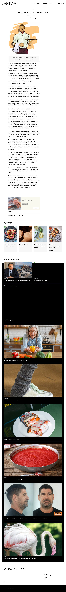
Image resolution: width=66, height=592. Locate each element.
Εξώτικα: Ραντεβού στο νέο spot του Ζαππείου (11, 439)
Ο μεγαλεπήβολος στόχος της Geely (40, 280)
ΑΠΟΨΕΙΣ (33, 9)
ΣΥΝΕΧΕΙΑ (35, 208)
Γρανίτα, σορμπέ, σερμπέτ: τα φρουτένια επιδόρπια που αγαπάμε (40, 246)
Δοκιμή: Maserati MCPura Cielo (9, 320)
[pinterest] (33, 18)
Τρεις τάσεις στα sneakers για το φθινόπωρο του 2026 (13, 399)
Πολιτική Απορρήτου (48, 575)
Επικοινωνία (46, 577)
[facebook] (30, 18)
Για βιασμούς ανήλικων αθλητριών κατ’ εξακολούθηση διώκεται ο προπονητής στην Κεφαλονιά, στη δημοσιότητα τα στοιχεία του (25, 518)
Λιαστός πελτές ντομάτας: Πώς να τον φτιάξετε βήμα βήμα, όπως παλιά (15, 479)
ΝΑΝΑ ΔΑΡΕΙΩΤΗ (29, 15)
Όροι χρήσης (46, 574)
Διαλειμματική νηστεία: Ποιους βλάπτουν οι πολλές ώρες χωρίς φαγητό (15, 360)
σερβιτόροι (10, 211)
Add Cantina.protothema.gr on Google (23, 59)
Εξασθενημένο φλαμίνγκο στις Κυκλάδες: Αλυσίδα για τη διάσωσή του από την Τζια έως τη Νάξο (20, 558)
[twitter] (35, 18)
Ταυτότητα (46, 579)
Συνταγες (32, 3)
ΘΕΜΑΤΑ (35, 243)
